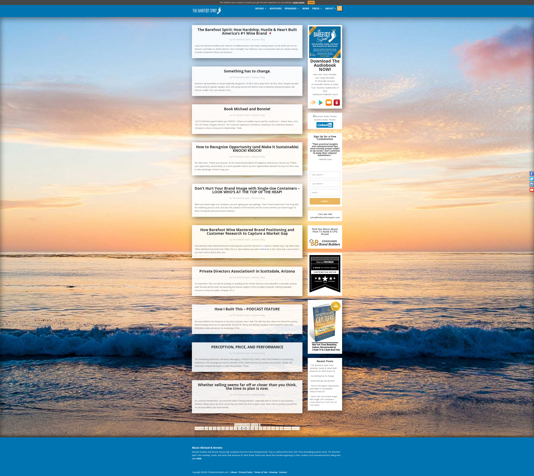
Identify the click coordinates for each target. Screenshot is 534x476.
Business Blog (258, 39)
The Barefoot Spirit (241, 39)
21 (252, 428)
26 (273, 428)
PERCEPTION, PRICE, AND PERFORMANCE (247, 346)
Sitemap (273, 472)
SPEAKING (291, 8)
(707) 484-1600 (325, 207)
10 (206, 428)
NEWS (305, 8)
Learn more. (299, 2)
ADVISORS (276, 8)
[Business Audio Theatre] (325, 116)
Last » (296, 428)
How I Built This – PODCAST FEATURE (247, 308)
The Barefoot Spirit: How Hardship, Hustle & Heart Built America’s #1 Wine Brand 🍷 (247, 31)
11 (210, 428)
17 (235, 428)
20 (248, 428)
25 (269, 428)
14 (223, 428)
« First (255, 425)
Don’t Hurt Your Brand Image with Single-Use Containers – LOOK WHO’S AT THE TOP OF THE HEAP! (247, 190)
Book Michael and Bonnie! (247, 108)
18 (240, 428)
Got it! (311, 2)
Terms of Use (261, 472)
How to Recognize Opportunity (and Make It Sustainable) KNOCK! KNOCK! (247, 148)
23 (260, 428)
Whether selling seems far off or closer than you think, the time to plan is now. (247, 386)
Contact (283, 472)
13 (219, 428)
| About (232, 472)
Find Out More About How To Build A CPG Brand (325, 225)
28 (281, 428)
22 (256, 428)
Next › (288, 428)
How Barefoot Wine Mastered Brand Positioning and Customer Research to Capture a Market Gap (247, 231)
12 (215, 428)
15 (227, 428)
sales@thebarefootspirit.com (325, 210)
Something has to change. (247, 71)
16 (231, 428)
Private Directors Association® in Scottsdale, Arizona (247, 271)
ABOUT (329, 8)
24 (265, 428)
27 (277, 428)
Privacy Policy (245, 472)
